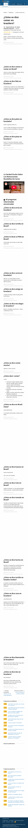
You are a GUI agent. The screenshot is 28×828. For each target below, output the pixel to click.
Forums (7, 4)
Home (5, 12)
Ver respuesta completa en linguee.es (11, 133)
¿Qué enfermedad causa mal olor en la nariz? (15, 719)
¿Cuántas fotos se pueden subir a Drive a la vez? (15, 797)
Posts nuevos (5, 6)
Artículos (11, 12)
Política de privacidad (19, 820)
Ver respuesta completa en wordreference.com (12, 401)
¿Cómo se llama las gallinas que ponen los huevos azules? (15, 712)
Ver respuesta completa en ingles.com (11, 590)
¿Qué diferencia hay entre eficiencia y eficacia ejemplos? (16, 708)
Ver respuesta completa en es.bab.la (10, 233)
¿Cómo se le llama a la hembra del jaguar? (16, 783)
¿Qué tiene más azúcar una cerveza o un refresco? (16, 704)
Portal (12, 822)
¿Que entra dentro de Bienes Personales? (14, 776)
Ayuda (3, 822)
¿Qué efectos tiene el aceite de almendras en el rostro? (15, 733)
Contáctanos (5, 820)
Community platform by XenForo (13, 824)
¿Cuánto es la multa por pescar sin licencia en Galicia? (16, 730)
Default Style (6, 818)
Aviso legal (11, 820)
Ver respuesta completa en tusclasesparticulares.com (13, 248)
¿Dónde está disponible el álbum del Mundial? (16, 805)
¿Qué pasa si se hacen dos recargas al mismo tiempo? (16, 791)
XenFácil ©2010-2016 (12, 825)
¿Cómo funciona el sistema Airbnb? (19, 692)
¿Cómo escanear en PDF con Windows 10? (14, 787)
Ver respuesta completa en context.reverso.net (12, 78)
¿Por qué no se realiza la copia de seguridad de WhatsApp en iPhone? (16, 801)
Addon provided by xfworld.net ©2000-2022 (10, 826)
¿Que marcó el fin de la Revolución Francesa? (16, 726)
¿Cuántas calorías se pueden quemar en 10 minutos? (14, 737)
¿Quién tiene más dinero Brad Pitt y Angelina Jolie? (16, 780)
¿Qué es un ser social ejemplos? (8, 694)
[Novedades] (24, 4)
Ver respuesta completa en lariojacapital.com (12, 372)
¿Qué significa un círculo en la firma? (14, 772)
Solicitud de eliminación (9, 42)
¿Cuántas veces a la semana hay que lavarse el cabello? (15, 716)
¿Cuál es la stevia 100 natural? (15, 722)
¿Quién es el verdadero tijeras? (15, 794)
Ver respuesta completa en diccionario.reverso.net (13, 43)
